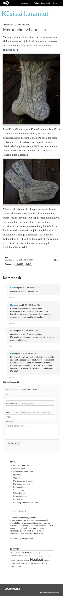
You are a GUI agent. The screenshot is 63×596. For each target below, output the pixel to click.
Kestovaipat (32, 556)
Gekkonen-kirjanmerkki (23, 472)
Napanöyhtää (25, 560)
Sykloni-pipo (18, 490)
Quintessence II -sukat (23, 481)
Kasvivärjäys (25, 556)
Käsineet (13, 560)
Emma (13, 287)
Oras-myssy (18, 478)
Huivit (28, 553)
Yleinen (39, 564)
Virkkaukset (31, 564)
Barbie (18, 553)
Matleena (14, 305)
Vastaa (11, 297)
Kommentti (10, 421)
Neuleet (19, 264)
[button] (31, 3)
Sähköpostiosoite (20, 403)
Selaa (36, 3)
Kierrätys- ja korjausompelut (43, 556)
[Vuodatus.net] (12, 589)
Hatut (23, 553)
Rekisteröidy (45, 3)
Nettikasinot (26, 3)
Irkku (12, 330)
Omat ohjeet (47, 560)
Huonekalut (46, 553)
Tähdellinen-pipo (20, 493)
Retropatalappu (19, 487)
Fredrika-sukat (19, 469)
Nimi (8, 394)
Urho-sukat (17, 499)
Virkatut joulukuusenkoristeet (25, 502)
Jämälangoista (15, 556)
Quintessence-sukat (21, 484)
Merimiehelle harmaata (24, 29)
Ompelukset (15, 564)
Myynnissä (17, 475)
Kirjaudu (56, 3)
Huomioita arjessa (37, 553)
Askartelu (13, 553)
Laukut (18, 560)
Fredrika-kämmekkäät (22, 466)
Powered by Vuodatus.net (49, 592)
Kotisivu (28, 412)
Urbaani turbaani (20, 496)
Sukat (28, 264)
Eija (12, 353)
